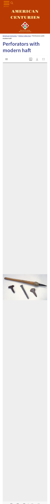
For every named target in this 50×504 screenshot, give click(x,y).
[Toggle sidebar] (6, 59)
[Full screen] (43, 59)
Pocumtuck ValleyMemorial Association (25, 31)
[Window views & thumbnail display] (30, 59)
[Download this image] (37, 59)
